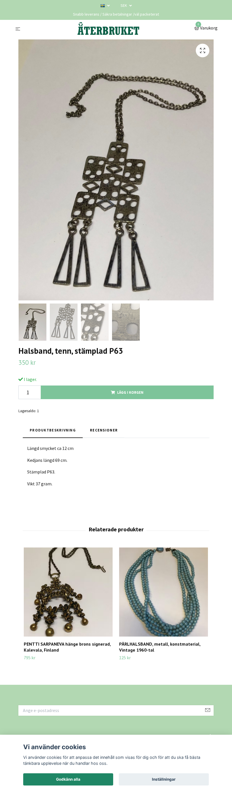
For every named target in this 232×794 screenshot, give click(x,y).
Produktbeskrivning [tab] (53, 430)
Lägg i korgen (130, 392)
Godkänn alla (68, 779)
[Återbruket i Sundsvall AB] (108, 28)
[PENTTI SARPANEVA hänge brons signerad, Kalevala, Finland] (68, 592)
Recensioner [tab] (104, 430)
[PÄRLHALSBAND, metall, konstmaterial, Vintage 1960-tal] (163, 592)
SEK (124, 5)
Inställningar (164, 779)
